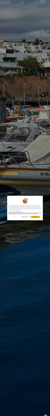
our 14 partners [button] (20, 205)
